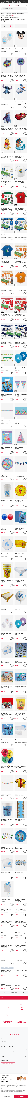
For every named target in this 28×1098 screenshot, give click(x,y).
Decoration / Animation (10, 13)
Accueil (3, 13)
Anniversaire (20, 13)
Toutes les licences (5, 15)
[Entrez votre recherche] (25, 8)
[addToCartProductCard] (11, 54)
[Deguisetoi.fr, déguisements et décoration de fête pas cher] (14, 5)
